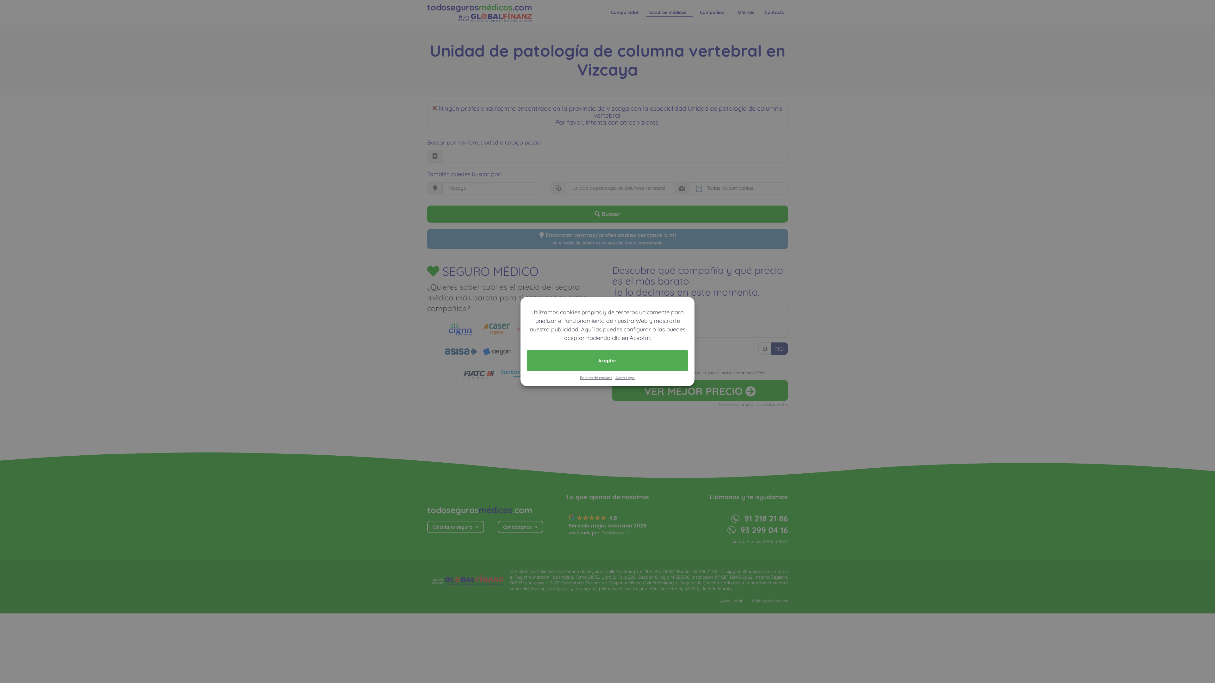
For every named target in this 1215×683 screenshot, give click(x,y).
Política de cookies (596, 377)
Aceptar (607, 361)
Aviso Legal (625, 377)
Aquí (587, 329)
